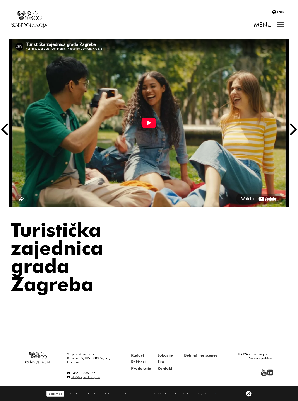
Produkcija (141, 368)
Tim (161, 362)
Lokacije (165, 355)
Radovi (137, 355)
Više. (217, 393)
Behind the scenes (200, 355)
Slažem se (55, 393)
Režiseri (138, 362)
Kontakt (165, 368)
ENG (280, 12)
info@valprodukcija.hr (85, 377)
